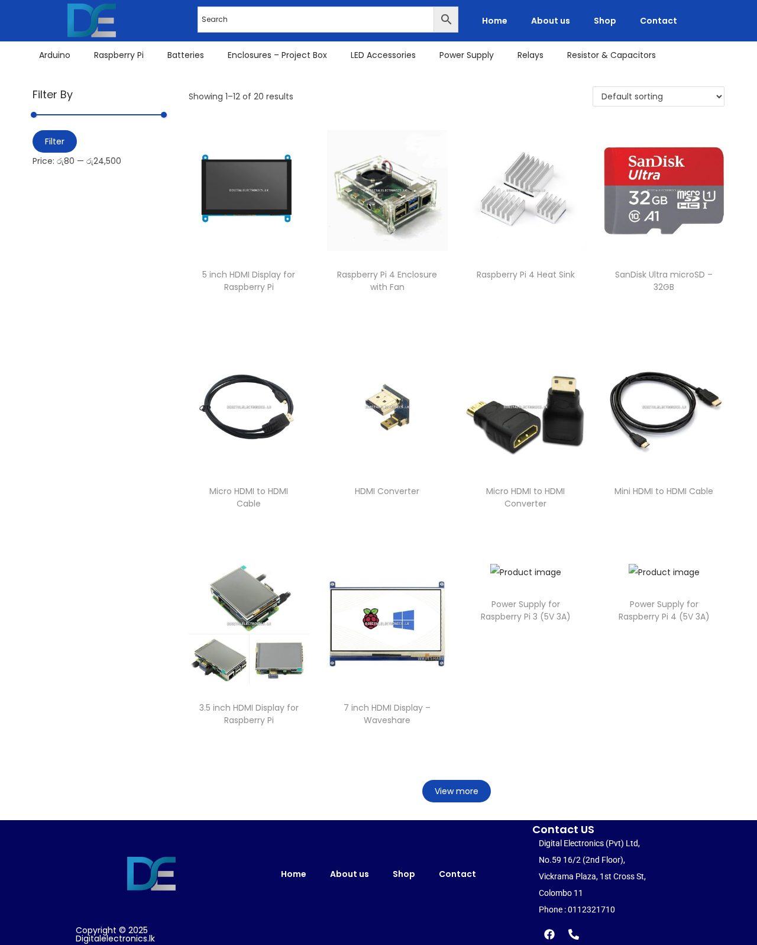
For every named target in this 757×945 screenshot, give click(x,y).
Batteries (185, 55)
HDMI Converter (387, 491)
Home (494, 21)
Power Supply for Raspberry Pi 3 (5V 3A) (526, 610)
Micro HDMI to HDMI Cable (248, 497)
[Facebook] (549, 934)
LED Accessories (383, 55)
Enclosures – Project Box (277, 55)
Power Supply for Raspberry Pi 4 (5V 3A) (664, 610)
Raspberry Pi (119, 55)
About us (550, 21)
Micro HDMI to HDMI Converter (525, 497)
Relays (530, 55)
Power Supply (466, 55)
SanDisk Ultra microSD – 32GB (664, 281)
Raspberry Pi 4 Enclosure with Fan (387, 281)
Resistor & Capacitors (611, 55)
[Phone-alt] (573, 934)
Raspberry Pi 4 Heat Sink (526, 274)
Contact (658, 21)
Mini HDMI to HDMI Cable (663, 491)
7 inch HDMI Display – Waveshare (387, 714)
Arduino (54, 55)
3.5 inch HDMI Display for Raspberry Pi (249, 714)
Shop (605, 21)
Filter (54, 141)
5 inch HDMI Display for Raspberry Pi (248, 281)
